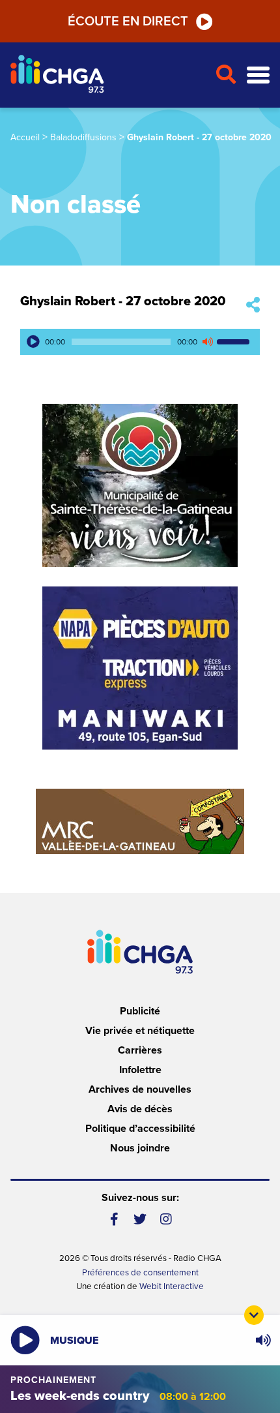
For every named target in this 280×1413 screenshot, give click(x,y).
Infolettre (140, 1069)
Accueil (25, 137)
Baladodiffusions (83, 137)
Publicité (140, 1011)
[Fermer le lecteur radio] (254, 1315)
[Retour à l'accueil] (107, 75)
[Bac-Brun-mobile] (140, 821)
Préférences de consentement (140, 1273)
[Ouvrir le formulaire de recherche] (225, 75)
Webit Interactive (171, 1286)
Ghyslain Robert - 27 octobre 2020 (122, 301)
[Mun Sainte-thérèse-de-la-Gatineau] (140, 485)
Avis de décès (140, 1109)
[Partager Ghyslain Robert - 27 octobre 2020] (253, 305)
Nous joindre (140, 1148)
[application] (140, 342)
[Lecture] (33, 341)
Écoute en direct (128, 21)
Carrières (140, 1050)
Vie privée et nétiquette (140, 1030)
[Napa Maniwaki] (140, 668)
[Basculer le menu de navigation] (258, 75)
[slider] (235, 342)
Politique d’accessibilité (140, 1128)
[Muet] (207, 341)
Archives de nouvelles (140, 1089)
